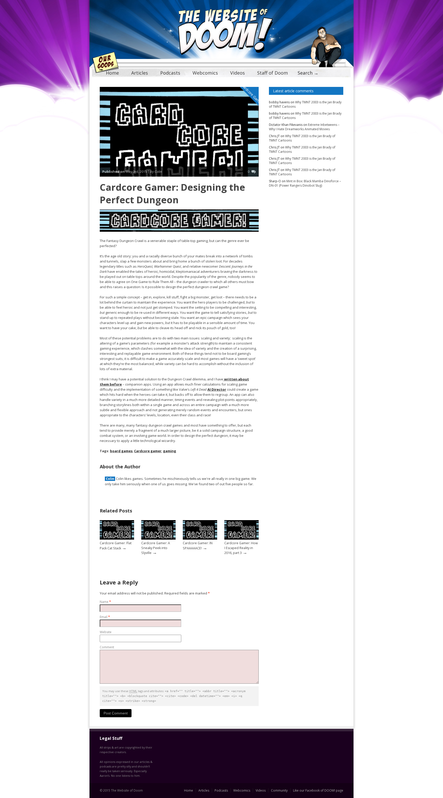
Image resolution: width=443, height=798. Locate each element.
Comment (107, 647)
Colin (110, 479)
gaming (169, 451)
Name (105, 602)
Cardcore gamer (148, 451)
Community (279, 790)
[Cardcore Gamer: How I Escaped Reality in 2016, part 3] (241, 538)
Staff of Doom (272, 73)
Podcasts (170, 73)
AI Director (216, 389)
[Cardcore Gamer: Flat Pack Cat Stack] (117, 538)
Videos (237, 73)
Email (105, 617)
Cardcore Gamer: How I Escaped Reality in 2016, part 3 (241, 548)
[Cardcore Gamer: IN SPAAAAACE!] (200, 538)
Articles (139, 73)
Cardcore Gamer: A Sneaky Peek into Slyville (155, 548)
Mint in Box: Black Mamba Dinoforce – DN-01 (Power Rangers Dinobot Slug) (305, 183)
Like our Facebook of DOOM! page (318, 790)
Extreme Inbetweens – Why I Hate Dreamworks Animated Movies (304, 127)
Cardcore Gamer (251, 94)
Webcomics (205, 73)
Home (112, 73)
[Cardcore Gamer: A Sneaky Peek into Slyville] (158, 538)
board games (121, 451)
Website (106, 632)
